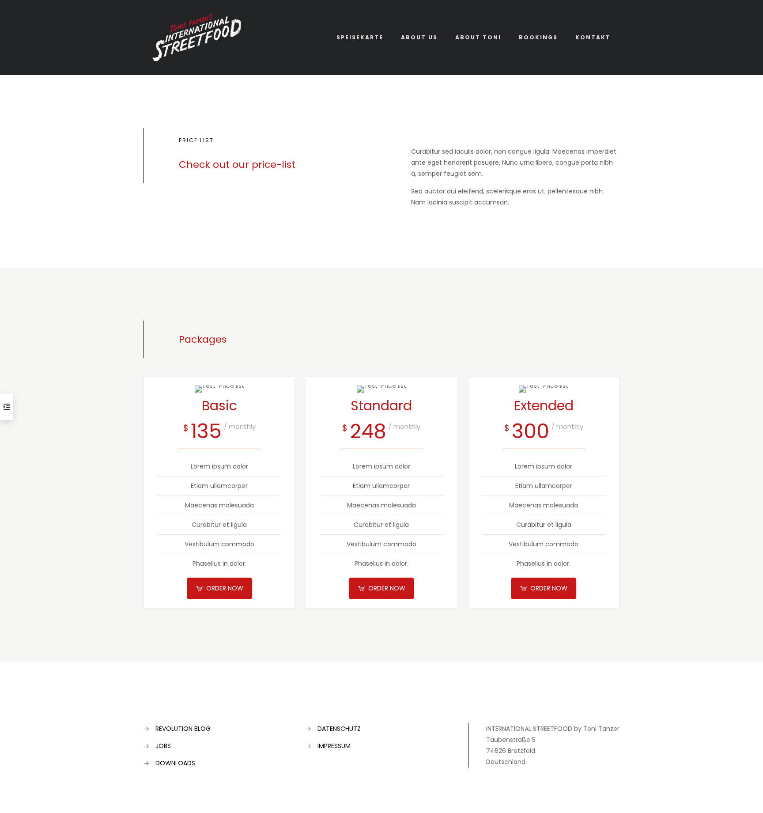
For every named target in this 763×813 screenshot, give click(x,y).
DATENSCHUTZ (339, 728)
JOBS (163, 745)
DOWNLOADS (175, 763)
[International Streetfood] (196, 37)
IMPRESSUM (334, 745)
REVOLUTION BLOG (183, 728)
